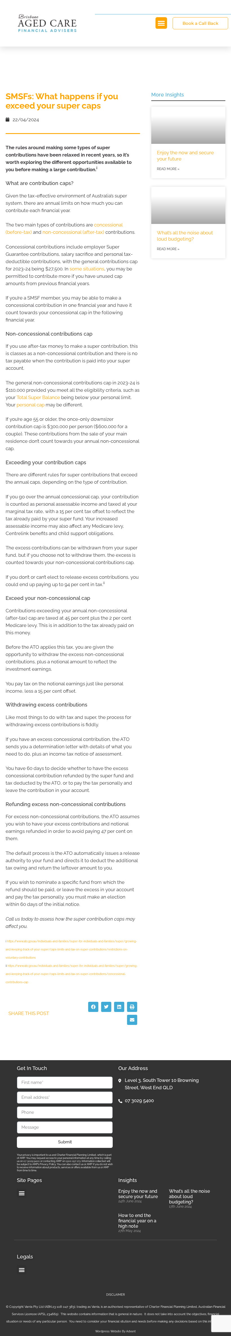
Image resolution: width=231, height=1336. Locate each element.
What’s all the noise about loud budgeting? (189, 1196)
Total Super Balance (38, 397)
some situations (87, 269)
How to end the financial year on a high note (137, 1221)
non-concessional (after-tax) (73, 232)
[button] (161, 23)
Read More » (168, 169)
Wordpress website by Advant (115, 1331)
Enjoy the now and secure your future (138, 1193)
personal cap (31, 405)
